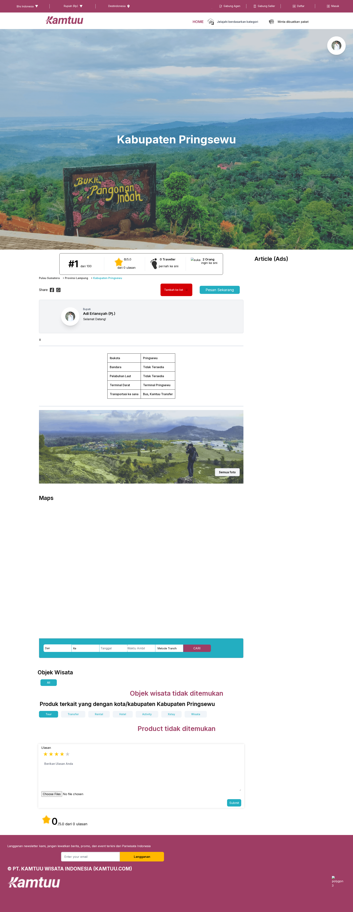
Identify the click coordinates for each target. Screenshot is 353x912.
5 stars (68, 754)
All (48, 682)
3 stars (57, 754)
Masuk (335, 6)
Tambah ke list (173, 289)
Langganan (142, 857)
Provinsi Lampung (76, 278)
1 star (46, 754)
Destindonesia (117, 6)
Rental (99, 714)
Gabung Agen (232, 6)
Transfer (73, 714)
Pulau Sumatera (49, 278)
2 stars (51, 754)
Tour (48, 714)
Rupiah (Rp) (71, 6)
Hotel (122, 714)
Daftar (300, 6)
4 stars (62, 754)
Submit (234, 803)
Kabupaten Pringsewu (107, 278)
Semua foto (227, 472)
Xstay (171, 714)
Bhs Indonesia (25, 6)
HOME (198, 21)
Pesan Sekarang (220, 290)
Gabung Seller (266, 6)
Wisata (195, 714)
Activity (147, 714)
